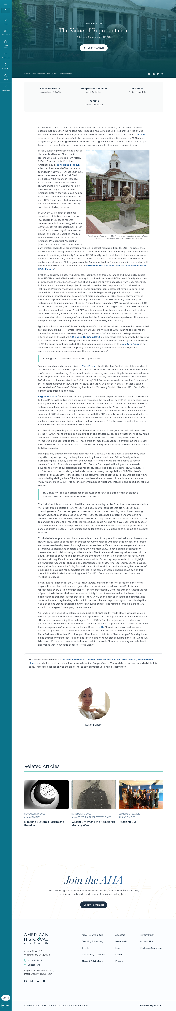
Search (119, 954)
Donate (5, 1005)
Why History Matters (92, 935)
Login (118, 948)
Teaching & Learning (92, 941)
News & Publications (92, 961)
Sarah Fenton (94, 23)
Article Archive (38, 74)
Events (85, 948)
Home (27, 74)
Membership (121, 941)
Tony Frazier (89, 366)
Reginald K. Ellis (47, 396)
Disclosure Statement (151, 948)
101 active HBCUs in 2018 (85, 337)
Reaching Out (127, 821)
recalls (141, 134)
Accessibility (146, 941)
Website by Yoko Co (151, 1005)
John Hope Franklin (68, 165)
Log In (6, 998)
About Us (120, 935)
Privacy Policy (147, 935)
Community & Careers (93, 954)
